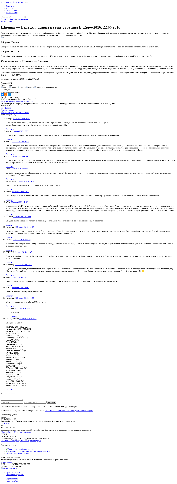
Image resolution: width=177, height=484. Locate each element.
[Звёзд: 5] (38, 87)
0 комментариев (7, 110)
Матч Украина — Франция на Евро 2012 (17, 101)
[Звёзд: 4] (30, 87)
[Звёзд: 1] (5, 87)
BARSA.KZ (6, 423)
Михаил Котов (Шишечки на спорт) (16, 432)
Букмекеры (10, 6)
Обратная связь (12, 479)
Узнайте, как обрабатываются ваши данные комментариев (69, 411)
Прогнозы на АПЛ (13, 472)
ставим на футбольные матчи (13, 2)
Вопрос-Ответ (11, 13)
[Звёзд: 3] (22, 87)
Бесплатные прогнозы (15, 475)
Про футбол (6, 108)
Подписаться (6, 462)
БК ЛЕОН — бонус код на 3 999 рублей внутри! (21, 441)
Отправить (51, 402)
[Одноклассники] (5, 94)
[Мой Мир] (9, 94)
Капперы (9, 8)
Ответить (9, 129)
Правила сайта (12, 481)
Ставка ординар (27, 449)
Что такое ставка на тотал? (41, 451)
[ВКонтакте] (2, 94)
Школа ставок (11, 10)
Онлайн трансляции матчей (17, 453)
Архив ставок (6, 21)
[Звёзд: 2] (13, 87)
